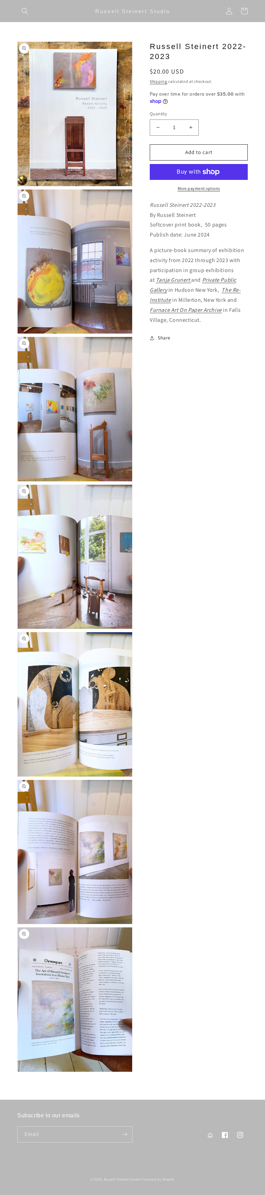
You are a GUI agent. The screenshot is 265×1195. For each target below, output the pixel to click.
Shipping (158, 81)
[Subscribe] (124, 1134)
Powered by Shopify (158, 1179)
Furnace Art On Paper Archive (186, 310)
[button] (24, 11)
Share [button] (164, 338)
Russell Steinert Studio (122, 1179)
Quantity (158, 114)
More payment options (199, 188)
